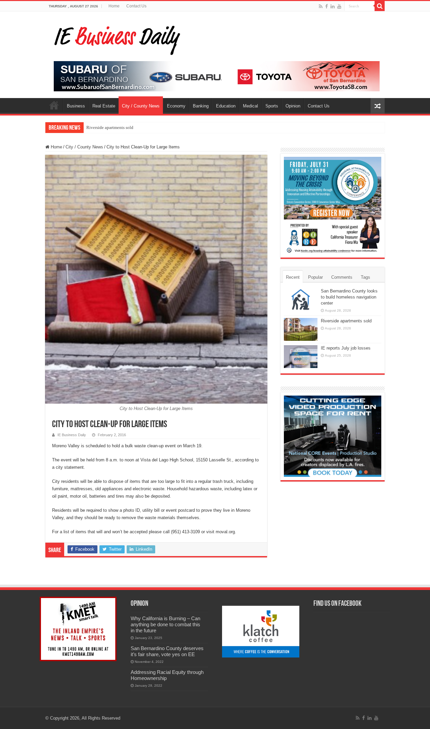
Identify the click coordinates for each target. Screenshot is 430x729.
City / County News (141, 105)
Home (114, 6)
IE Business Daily (71, 435)
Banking (201, 105)
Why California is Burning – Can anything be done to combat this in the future (165, 624)
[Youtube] (339, 6)
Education (225, 105)
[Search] (380, 6)
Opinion (293, 105)
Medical (250, 105)
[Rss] (320, 6)
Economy (176, 105)
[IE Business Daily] (115, 38)
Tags (365, 277)
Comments (341, 277)
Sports (271, 105)
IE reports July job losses (346, 348)
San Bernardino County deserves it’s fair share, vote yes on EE (167, 651)
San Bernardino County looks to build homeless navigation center (349, 297)
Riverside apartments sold (109, 127)
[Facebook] (327, 6)
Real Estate (103, 105)
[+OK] (217, 75)
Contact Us (136, 6)
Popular (315, 277)
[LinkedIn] (332, 6)
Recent (293, 277)
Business (76, 105)
